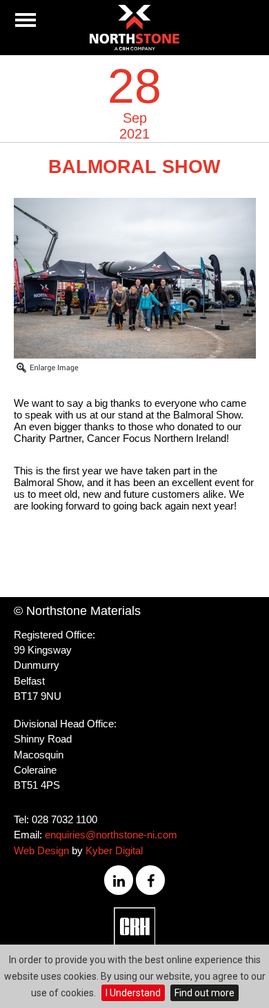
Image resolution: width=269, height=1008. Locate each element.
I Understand (133, 992)
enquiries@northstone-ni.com (111, 834)
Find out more (205, 992)
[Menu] (25, 20)
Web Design (41, 850)
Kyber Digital (114, 850)
